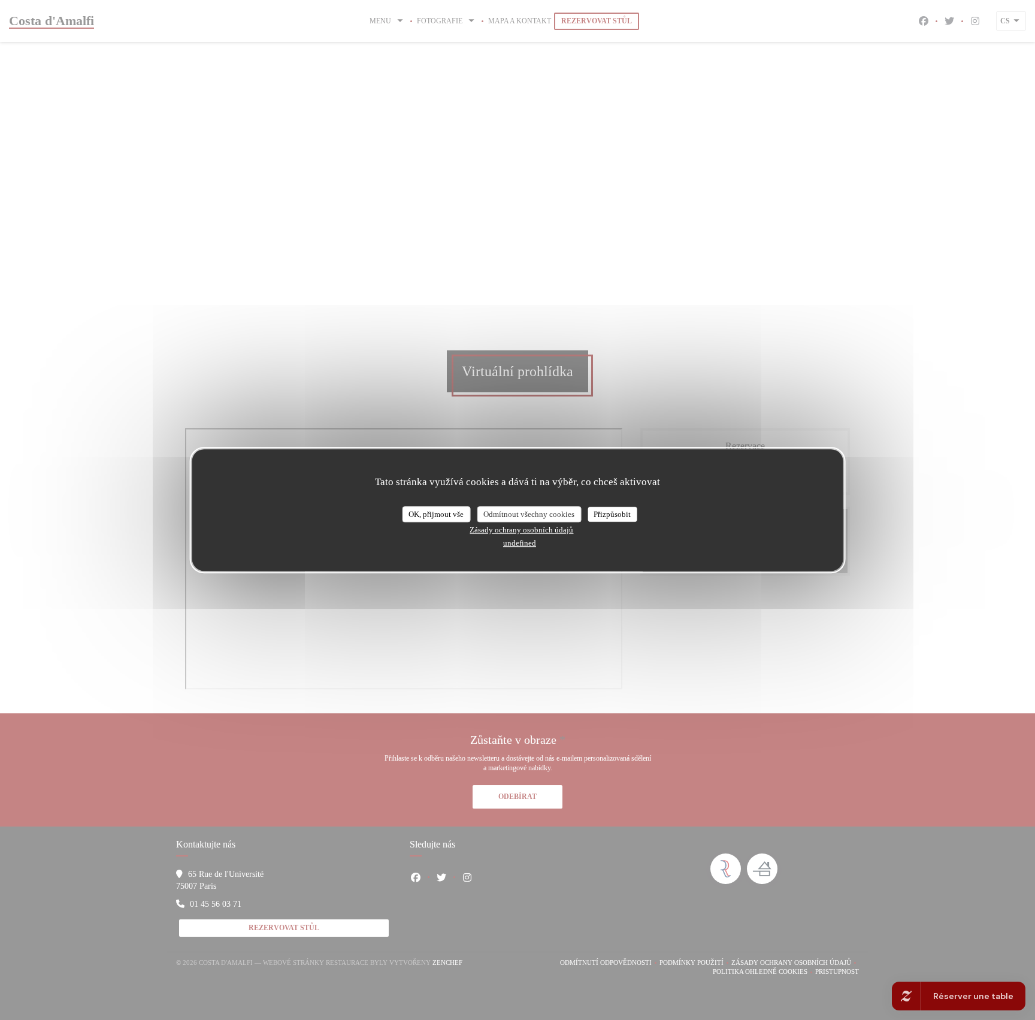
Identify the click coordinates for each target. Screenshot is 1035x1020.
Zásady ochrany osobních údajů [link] (521, 529)
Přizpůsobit (612, 514)
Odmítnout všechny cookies (528, 514)
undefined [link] (519, 542)
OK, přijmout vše (436, 514)
